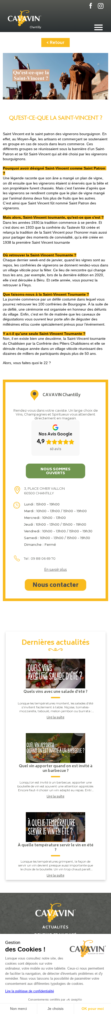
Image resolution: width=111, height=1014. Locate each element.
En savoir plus (55, 570)
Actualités (55, 927)
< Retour (55, 43)
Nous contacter (55, 585)
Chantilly (35, 27)
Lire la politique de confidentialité (29, 991)
